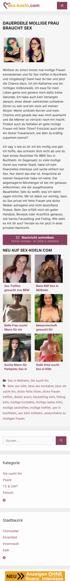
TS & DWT (10, 486)
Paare (7, 480)
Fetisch (8, 493)
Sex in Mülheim (18, 380)
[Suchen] (61, 440)
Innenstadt (11, 544)
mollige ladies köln (49, 402)
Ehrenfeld (10, 537)
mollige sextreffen (15, 407)
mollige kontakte (22, 402)
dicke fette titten (29, 391)
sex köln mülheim (30, 413)
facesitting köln (44, 397)
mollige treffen (40, 407)
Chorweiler (11, 531)
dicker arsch (22, 397)
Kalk (6, 550)
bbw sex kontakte (41, 386)
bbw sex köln (17, 386)
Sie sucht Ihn (40, 380)
